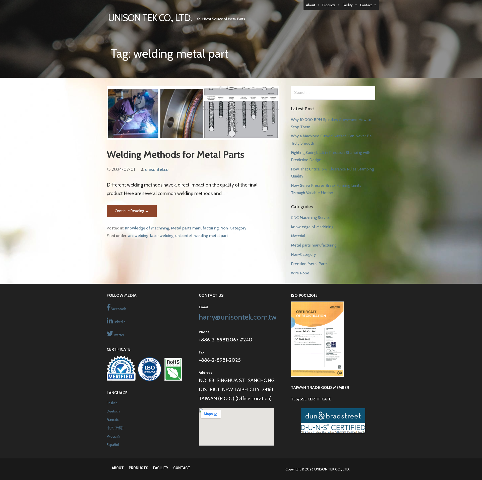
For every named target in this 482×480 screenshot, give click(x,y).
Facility (348, 5)
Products (328, 5)
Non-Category (233, 227)
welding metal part (211, 235)
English (112, 403)
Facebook (118, 309)
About (310, 5)
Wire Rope (300, 273)
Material (298, 235)
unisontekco (156, 169)
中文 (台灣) (115, 428)
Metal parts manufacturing (195, 227)
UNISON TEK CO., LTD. (150, 17)
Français (113, 419)
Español (113, 444)
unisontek (184, 235)
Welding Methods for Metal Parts (175, 154)
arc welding (138, 235)
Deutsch (113, 411)
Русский (113, 436)
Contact (366, 5)
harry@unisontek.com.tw (238, 317)
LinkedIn (119, 322)
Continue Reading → (132, 211)
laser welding (161, 235)
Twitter (118, 335)
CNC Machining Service (310, 217)
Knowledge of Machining (147, 227)
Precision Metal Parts (309, 263)
